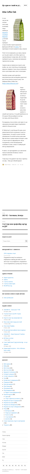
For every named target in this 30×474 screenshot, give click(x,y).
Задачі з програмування (12, 392)
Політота (7, 415)
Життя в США (7, 370)
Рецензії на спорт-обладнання (12, 406)
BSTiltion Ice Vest (8, 338)
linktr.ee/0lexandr (8, 298)
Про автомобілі (8, 384)
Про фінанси (7, 388)
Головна (4, 432)
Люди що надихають (11, 413)
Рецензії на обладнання (10, 404)
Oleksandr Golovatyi (7, 164)
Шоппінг (7, 419)
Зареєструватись (9, 277)
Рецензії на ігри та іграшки (11, 400)
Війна (5, 366)
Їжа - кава (21, 164)
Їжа (18, 164)
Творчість (7, 425)
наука (7, 396)
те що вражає (9, 417)
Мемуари (4, 446)
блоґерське (8, 411)
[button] (15, 460)
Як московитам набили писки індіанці (14, 330)
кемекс (17, 47)
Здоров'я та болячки (10, 372)
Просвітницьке (8, 394)
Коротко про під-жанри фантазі (13, 318)
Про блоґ (4, 449)
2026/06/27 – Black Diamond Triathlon (14, 334)
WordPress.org (8, 286)
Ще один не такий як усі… (11, 5)
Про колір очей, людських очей (13, 322)
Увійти (6, 279)
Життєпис (6, 368)
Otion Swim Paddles (9, 326)
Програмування (8, 390)
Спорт (3, 439)
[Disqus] (15, 190)
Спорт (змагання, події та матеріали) (14, 421)
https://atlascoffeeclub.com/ (10, 83)
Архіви (3, 457)
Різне (5, 409)
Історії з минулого (9, 376)
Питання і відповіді (6, 435)
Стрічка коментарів (9, 284)
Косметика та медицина (11, 380)
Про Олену (7, 386)
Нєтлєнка (4, 442)
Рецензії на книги (9, 402)
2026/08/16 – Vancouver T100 (12, 310)
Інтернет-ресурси (9, 374)
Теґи (3, 453)
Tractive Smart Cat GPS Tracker (12, 314)
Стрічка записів (8, 281)
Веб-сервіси (7, 364)
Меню (25, 5)
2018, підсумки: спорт (10, 253)
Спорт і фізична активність (13, 398)
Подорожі (6, 382)
